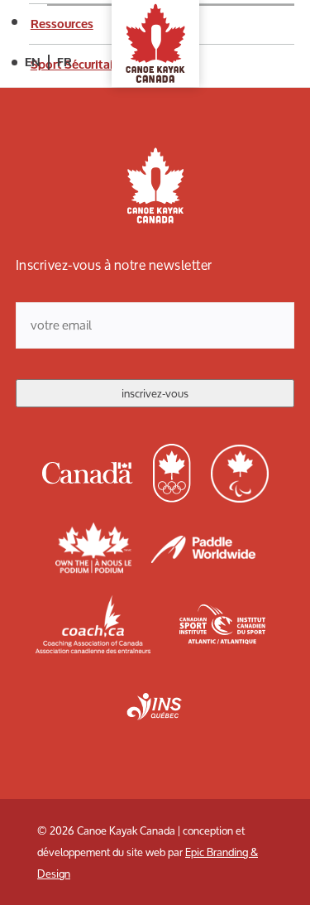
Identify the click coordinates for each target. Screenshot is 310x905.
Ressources (62, 24)
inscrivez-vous (155, 393)
